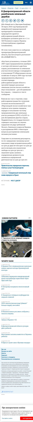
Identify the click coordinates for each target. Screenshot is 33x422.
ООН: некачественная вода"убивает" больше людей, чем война (14, 304)
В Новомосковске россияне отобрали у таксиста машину (15, 312)
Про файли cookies (7, 418)
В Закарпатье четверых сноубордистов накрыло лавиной (15, 296)
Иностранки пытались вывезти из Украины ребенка (16, 335)
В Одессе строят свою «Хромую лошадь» (15, 342)
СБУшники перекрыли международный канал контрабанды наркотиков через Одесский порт (15, 278)
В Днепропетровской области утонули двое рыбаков (14, 327)
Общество (10, 8)
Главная (3, 8)
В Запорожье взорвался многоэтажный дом (15, 288)
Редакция (4, 355)
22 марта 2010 (24, 8)
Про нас (3, 349)
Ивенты (3, 353)
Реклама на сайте (6, 351)
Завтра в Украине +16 (9, 320)
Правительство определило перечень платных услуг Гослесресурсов (15, 166)
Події (16, 8)
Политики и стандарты (8, 357)
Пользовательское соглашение (10, 359)
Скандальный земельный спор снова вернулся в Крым (16, 174)
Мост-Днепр (15, 181)
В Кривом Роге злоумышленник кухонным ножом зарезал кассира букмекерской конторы (16, 268)
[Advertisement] (16, 198)
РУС (26, 3)
